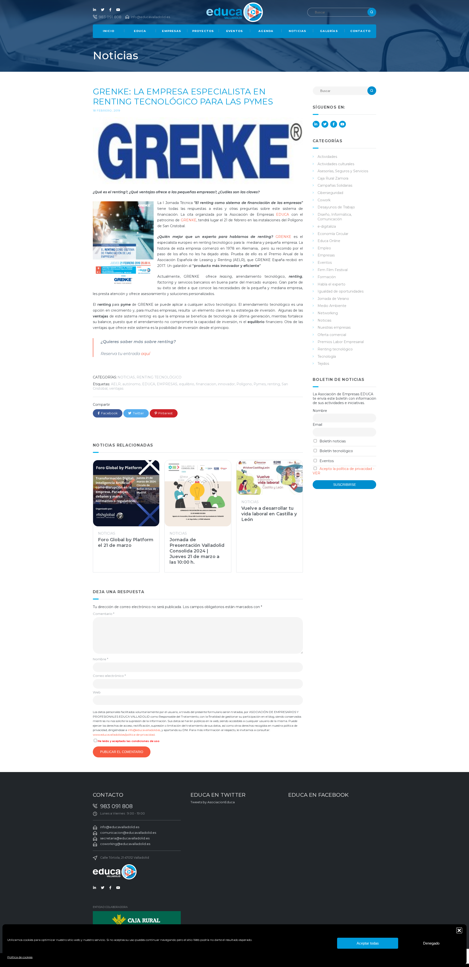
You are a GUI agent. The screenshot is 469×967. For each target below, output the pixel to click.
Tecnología (327, 356)
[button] (459, 930)
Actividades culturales (336, 164)
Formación (327, 277)
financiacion (206, 384)
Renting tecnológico (159, 377)
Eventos (234, 31)
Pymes (260, 384)
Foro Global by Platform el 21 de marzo (126, 542)
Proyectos (203, 31)
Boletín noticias (332, 441)
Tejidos (323, 363)
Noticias (297, 31)
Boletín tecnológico (336, 451)
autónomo (131, 384)
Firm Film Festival (333, 270)
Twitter (102, 9)
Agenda (265, 31)
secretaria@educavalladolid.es (124, 838)
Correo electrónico (109, 676)
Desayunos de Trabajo (336, 207)
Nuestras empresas (334, 327)
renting (273, 384)
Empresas (171, 31)
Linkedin (94, 9)
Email (317, 424)
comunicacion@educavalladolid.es (128, 833)
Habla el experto (331, 284)
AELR (116, 384)
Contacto (360, 31)
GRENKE (188, 220)
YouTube (118, 9)
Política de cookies (19, 957)
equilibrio (186, 384)
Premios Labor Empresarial (341, 342)
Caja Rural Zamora (333, 178)
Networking (328, 313)
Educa (140, 31)
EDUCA (282, 214)
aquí (146, 353)
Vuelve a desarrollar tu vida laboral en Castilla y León (269, 513)
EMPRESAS (167, 384)
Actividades (327, 156)
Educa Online (329, 241)
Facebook (110, 9)
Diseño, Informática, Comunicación (335, 217)
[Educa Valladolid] (234, 12)
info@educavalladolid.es (150, 17)
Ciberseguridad (330, 193)
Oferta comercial (332, 335)
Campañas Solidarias (335, 185)
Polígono (244, 384)
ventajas (116, 388)
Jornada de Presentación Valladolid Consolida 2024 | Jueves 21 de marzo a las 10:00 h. (197, 551)
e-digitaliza (327, 226)
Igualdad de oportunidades (340, 291)
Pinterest (165, 413)
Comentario (103, 614)
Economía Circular (333, 234)
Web (97, 692)
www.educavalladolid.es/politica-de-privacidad (124, 734)
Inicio (108, 31)
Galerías (329, 31)
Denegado (431, 943)
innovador (226, 384)
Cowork (324, 200)
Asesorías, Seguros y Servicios (343, 171)
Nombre (100, 659)
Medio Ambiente (332, 306)
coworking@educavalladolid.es (125, 844)
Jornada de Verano (333, 298)
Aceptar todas (368, 943)
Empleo (324, 248)
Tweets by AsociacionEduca (213, 802)
